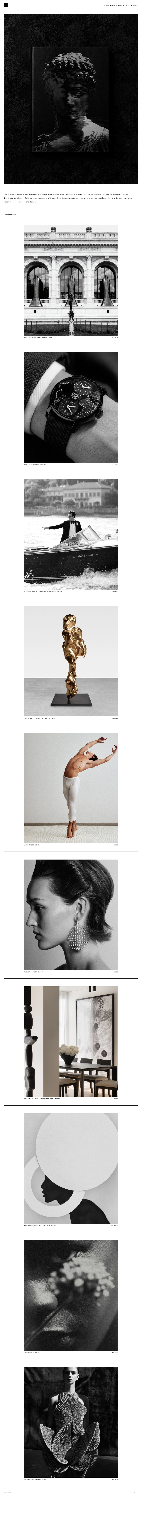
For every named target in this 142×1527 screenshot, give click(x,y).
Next (136, 1492)
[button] (6, 5)
